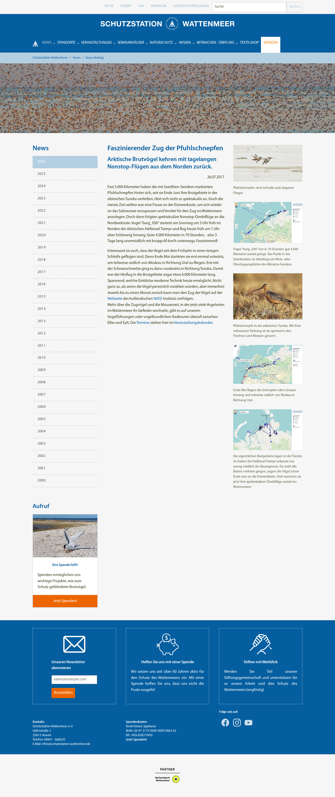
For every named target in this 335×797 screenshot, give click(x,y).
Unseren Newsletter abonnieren (68, 665)
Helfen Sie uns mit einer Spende (167, 662)
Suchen (294, 7)
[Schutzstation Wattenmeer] (167, 23)
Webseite (114, 299)
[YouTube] (247, 726)
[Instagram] (236, 726)
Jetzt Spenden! (136, 739)
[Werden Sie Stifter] (260, 644)
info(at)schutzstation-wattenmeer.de (66, 744)
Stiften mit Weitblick (261, 662)
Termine (143, 323)
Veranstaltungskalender (193, 323)
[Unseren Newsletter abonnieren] (74, 644)
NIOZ (158, 299)
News (41, 148)
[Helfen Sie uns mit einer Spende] (167, 644)
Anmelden (63, 693)
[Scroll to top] (324, 786)
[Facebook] (224, 726)
